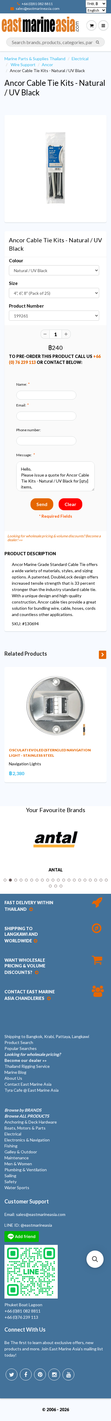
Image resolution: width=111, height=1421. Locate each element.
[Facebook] (26, 1374)
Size (13, 283)
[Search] (97, 42)
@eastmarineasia (36, 1225)
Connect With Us (25, 1329)
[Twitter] (11, 1374)
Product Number (26, 305)
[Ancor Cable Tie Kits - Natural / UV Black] (55, 168)
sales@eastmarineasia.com (37, 8)
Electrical (80, 58)
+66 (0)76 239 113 (21, 1317)
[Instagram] (54, 1374)
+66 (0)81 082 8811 (37, 3)
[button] (95, 1259)
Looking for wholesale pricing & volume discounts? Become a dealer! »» (54, 538)
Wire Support (23, 64)
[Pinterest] (40, 1374)
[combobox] (55, 42)
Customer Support (26, 1201)
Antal (56, 870)
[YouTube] (68, 1374)
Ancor (47, 64)
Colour (16, 260)
